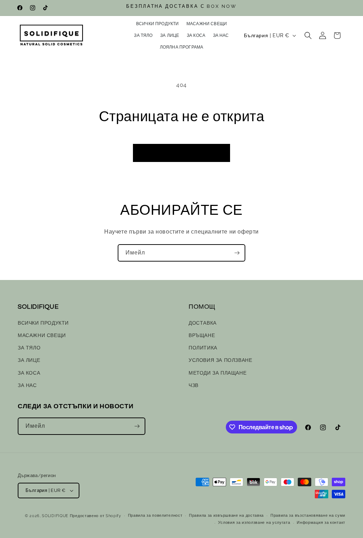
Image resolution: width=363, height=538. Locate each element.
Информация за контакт (321, 522)
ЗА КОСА (29, 373)
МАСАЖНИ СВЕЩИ (42, 335)
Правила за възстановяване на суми (307, 515)
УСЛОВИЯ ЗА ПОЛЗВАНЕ (220, 360)
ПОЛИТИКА (203, 348)
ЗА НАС (27, 385)
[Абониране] (237, 253)
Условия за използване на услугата (254, 522)
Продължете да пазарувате (181, 153)
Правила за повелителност (155, 515)
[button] (308, 35)
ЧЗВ (194, 385)
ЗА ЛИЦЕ (29, 360)
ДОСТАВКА (203, 323)
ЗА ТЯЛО (29, 348)
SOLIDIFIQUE (55, 516)
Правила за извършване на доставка (226, 515)
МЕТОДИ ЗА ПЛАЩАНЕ (217, 373)
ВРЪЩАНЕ (202, 335)
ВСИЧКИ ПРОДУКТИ (43, 323)
